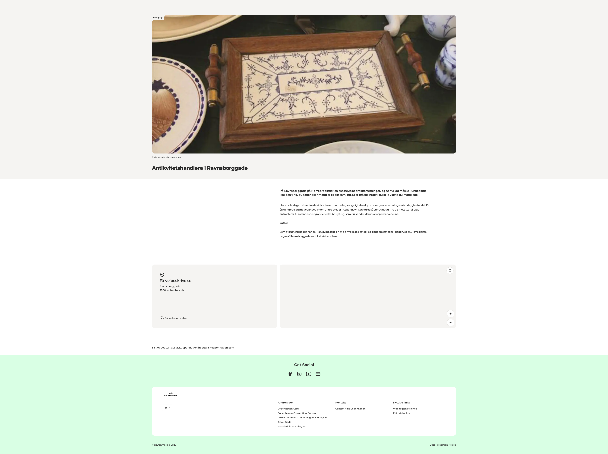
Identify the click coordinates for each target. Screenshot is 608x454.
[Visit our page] (299, 374)
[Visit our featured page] (308, 374)
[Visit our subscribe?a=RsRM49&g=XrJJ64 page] (318, 374)
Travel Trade (284, 422)
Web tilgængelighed (405, 408)
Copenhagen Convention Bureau (297, 413)
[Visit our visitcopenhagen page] (290, 374)
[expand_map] (449, 270)
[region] (368, 296)
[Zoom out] (450, 322)
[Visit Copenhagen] (170, 394)
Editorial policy (401, 413)
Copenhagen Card (288, 408)
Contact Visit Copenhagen (350, 408)
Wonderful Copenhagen (292, 426)
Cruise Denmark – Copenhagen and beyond (303, 417)
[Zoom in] (450, 313)
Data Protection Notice (443, 444)
